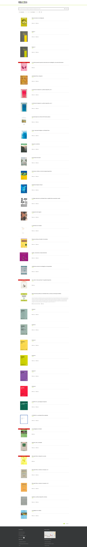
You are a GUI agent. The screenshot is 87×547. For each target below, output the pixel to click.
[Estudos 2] (24, 329)
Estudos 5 (34, 370)
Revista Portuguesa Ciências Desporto (23, 543)
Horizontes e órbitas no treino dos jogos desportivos (42, 171)
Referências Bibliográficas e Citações (49, 543)
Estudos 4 (34, 355)
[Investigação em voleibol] (24, 514)
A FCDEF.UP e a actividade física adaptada (40, 415)
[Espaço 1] (24, 36)
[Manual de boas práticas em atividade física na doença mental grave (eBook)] (24, 297)
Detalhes (37, 23)
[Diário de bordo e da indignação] (24, 22)
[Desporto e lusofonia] (24, 148)
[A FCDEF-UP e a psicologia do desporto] (24, 405)
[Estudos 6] (24, 391)
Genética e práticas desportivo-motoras (39, 496)
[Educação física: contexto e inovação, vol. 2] (24, 487)
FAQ (19, 545)
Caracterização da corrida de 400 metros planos (41, 116)
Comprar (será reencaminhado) (36, 303)
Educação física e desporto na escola (39, 456)
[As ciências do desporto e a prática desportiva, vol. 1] (24, 93)
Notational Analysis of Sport (37, 184)
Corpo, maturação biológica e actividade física (40, 130)
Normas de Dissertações (48, 541)
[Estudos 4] (24, 360)
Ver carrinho (66, 8)
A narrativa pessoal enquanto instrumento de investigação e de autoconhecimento (47, 62)
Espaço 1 (33, 31)
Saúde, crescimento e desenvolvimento (39, 252)
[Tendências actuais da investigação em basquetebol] (24, 270)
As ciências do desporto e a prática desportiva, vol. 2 (42, 103)
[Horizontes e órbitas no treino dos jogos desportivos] (24, 175)
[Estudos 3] (24, 345)
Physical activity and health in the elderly (40, 239)
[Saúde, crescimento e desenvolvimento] (24, 256)
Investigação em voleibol (36, 510)
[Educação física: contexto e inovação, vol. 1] (24, 473)
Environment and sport (36, 157)
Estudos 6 (34, 386)
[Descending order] (29, 12)
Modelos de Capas (47, 545)
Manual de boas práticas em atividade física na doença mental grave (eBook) (46, 293)
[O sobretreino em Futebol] (24, 229)
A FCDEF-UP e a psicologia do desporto (39, 401)
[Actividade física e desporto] (24, 80)
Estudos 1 (33, 309)
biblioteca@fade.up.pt (23, 535)
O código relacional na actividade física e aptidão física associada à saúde (46, 198)
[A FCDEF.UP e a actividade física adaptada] (24, 419)
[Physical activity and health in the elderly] (24, 243)
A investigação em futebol (37, 428)
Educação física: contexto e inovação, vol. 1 (40, 469)
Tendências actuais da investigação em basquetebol (42, 266)
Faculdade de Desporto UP (22, 541)
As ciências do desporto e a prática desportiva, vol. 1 (42, 89)
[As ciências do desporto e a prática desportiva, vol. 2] (24, 107)
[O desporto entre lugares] (24, 216)
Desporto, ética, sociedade (37, 442)
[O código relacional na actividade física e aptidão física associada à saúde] (24, 202)
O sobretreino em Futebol (37, 225)
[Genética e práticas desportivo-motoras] (24, 500)
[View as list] (41, 12)
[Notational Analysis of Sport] (24, 188)
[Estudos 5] (24, 375)
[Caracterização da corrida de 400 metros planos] (24, 120)
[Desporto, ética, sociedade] (24, 446)
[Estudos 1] (24, 314)
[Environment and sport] (24, 161)
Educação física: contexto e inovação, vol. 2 (40, 483)
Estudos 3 (34, 340)
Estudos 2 (34, 324)
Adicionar (33, 23)
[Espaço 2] (24, 52)
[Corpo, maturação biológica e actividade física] (24, 134)
